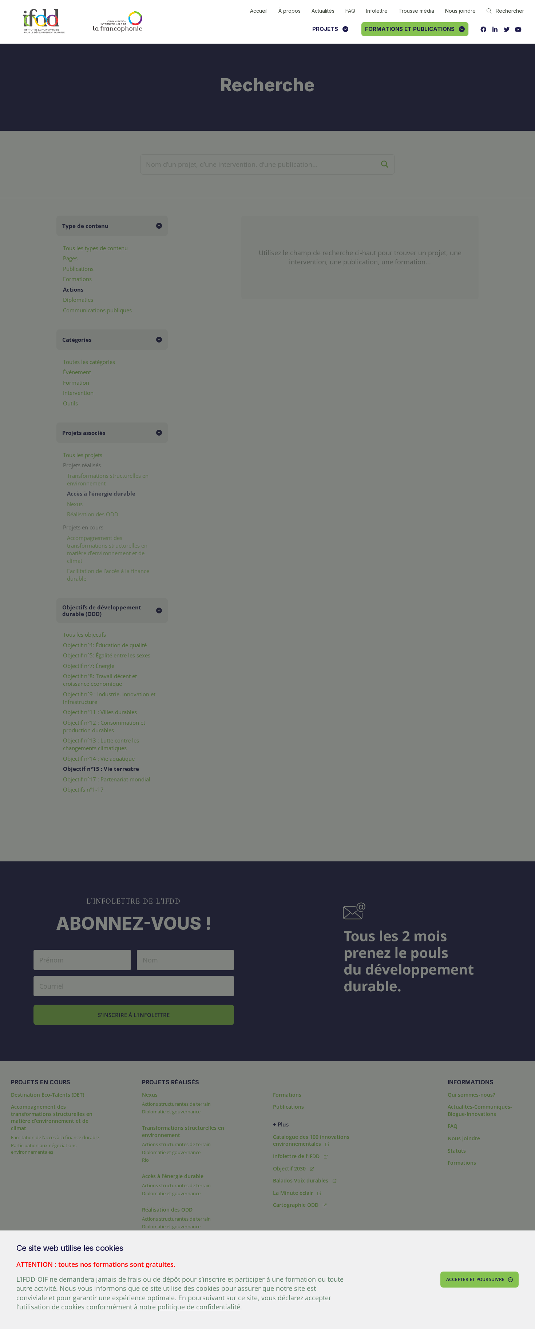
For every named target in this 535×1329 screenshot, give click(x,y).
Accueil (259, 11)
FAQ (350, 11)
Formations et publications (410, 28)
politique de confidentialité (199, 1306)
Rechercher (510, 11)
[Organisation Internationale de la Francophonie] (117, 21)
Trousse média (416, 11)
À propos (289, 11)
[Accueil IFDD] (43, 22)
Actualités (323, 11)
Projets (325, 28)
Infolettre (377, 11)
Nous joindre (460, 11)
